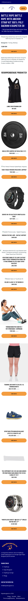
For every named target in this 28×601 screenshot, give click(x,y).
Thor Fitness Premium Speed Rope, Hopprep (14, 170)
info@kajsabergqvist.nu (6, 2)
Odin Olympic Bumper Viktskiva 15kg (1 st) (14, 151)
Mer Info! (14, 51)
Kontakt (14, 596)
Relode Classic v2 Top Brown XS (14, 282)
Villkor (19, 596)
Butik (23, 8)
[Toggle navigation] (3, 8)
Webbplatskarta (20, 598)
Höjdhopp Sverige (8, 573)
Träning (10, 43)
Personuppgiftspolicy (9, 598)
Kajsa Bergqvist (8, 570)
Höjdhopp (6, 567)
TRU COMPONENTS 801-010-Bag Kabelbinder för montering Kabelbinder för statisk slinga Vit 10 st (14, 473)
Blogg (5, 576)
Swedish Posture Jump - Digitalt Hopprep (14, 235)
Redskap (15, 43)
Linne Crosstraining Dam (14, 106)
